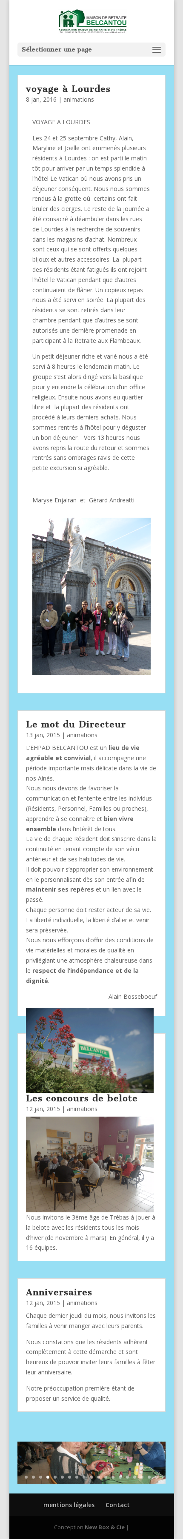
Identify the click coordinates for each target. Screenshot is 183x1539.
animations (78, 99)
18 (149, 1477)
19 (156, 1477)
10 (91, 1477)
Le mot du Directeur (76, 724)
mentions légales (68, 1505)
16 (134, 1477)
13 (113, 1477)
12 (105, 1477)
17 (141, 1477)
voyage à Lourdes (68, 88)
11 (98, 1477)
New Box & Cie (105, 1527)
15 (127, 1477)
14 (120, 1477)
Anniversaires (59, 1292)
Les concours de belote (82, 1098)
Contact (118, 1505)
